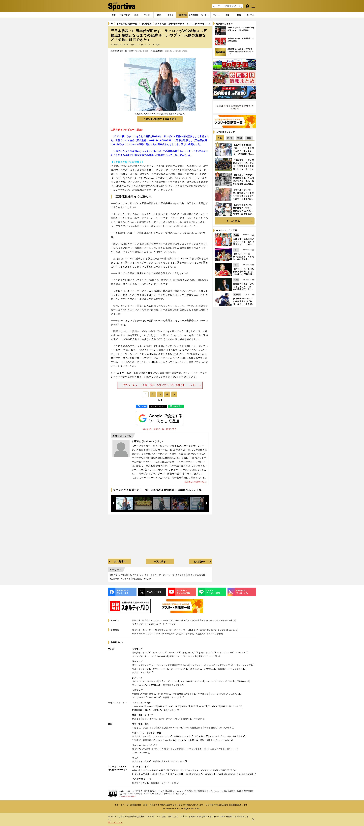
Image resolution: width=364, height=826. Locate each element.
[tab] (136, 15)
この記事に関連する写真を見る (160, 118)
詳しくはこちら (115, 822)
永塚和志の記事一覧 (194, 481)
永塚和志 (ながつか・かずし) (147, 441)
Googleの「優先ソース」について (158, 429)
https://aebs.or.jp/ (127, 796)
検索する (240, 6)
